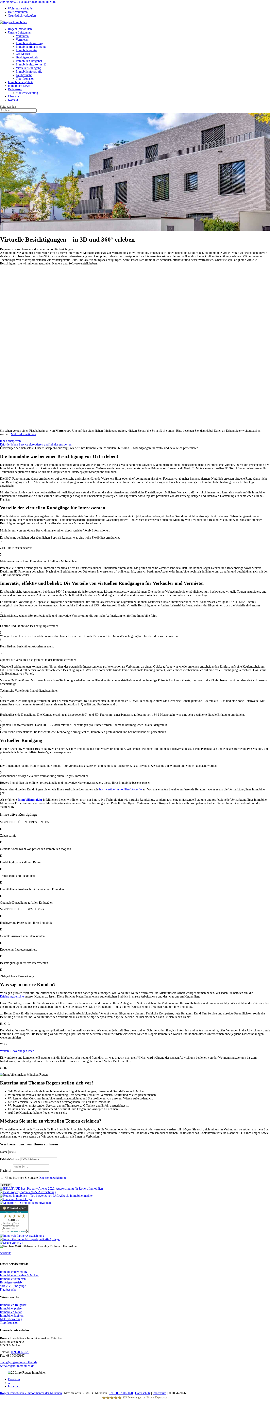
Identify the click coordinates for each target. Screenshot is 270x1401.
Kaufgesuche (24, 75)
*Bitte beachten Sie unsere (35, 1177)
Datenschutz (142, 1393)
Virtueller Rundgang (28, 68)
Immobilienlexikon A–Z (31, 64)
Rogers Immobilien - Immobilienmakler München (31, 1393)
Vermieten (22, 39)
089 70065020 (9, 1)
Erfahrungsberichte (12, 996)
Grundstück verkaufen (22, 15)
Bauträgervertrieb (27, 57)
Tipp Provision (9, 1322)
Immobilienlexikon (12, 1315)
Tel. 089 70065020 (121, 1393)
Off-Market (23, 53)
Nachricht (6, 1170)
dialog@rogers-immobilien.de (18, 1362)
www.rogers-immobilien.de (17, 1365)
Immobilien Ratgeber (29, 61)
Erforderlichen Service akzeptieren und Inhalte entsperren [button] (36, 444)
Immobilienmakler (30, 799)
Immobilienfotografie (29, 71)
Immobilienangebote (20, 82)
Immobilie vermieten (13, 1279)
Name (4, 1151)
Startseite (5, 1253)
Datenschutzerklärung (52, 1177)
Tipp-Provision (25, 78)
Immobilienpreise (26, 50)
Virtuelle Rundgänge (13, 1286)
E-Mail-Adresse (10, 1159)
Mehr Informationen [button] (23, 434)
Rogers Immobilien (20, 29)
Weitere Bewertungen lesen (17, 1051)
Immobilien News (19, 85)
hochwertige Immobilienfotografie (120, 789)
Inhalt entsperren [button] (10, 441)
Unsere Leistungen (19, 32)
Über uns (13, 96)
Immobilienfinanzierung (31, 46)
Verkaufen (22, 36)
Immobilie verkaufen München (19, 1275)
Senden (6, 1184)
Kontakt (13, 100)
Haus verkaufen (18, 12)
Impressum (159, 1393)
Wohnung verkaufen (20, 8)
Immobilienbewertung (29, 43)
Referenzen (15, 89)
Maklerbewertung (27, 92)
